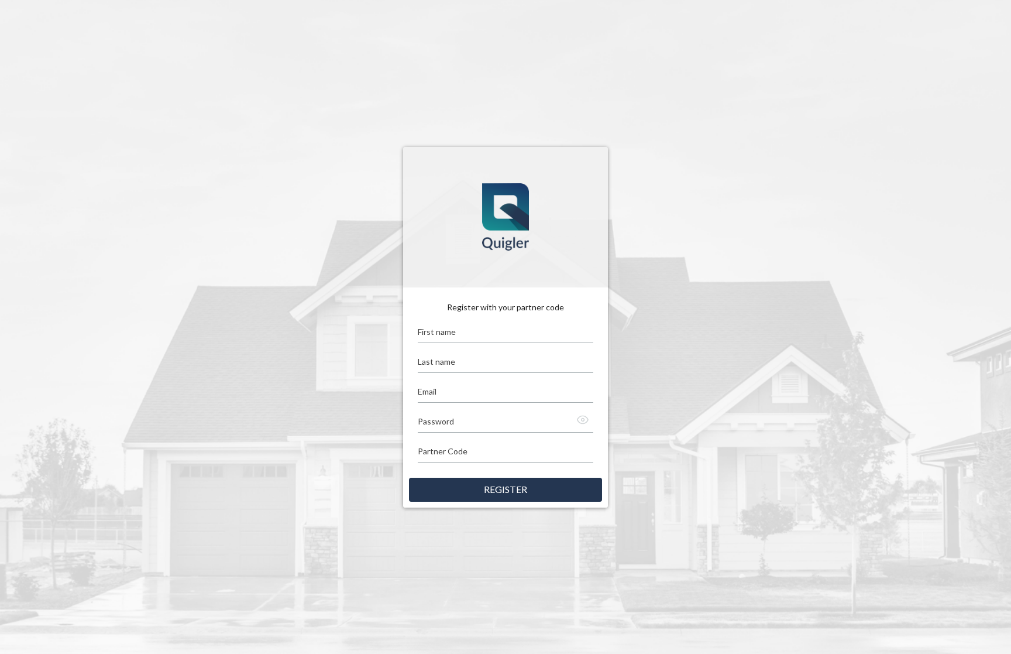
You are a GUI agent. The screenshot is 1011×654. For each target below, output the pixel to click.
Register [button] (505, 489)
